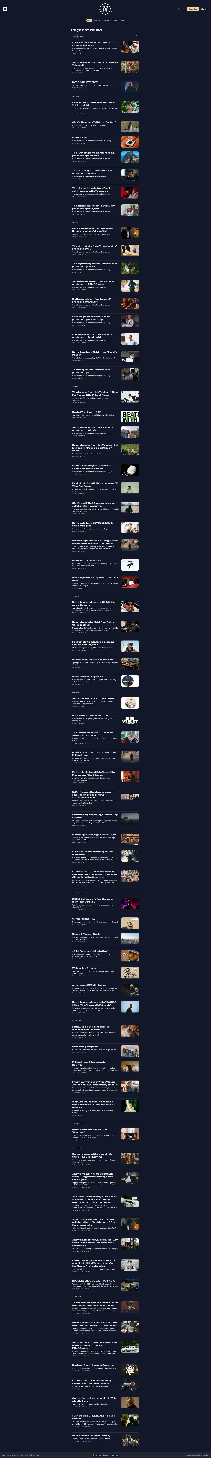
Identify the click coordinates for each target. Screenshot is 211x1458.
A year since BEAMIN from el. (89, 985)
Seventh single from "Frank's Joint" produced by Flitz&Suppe (93, 283)
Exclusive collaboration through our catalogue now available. (95, 1269)
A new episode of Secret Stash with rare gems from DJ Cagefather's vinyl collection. (92, 702)
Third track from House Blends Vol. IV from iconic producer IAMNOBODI (95, 1304)
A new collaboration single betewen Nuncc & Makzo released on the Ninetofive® (95, 938)
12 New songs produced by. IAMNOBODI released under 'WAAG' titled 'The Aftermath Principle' (93, 1009)
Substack (188, 1455)
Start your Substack (101, 1455)
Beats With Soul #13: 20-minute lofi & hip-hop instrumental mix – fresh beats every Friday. (94, 564)
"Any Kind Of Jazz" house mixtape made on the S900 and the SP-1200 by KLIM (94, 1104)
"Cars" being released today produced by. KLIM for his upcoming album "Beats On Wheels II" (92, 69)
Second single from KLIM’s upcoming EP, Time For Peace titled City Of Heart (95, 448)
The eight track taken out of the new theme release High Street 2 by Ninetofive (93, 779)
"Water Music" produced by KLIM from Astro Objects (92, 648)
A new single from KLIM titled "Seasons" (90, 1131)
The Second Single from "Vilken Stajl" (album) (89, 125)
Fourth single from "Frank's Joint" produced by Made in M (92, 336)
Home (89, 20)
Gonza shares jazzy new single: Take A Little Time (94, 1399)
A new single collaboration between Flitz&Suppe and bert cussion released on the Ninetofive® (93, 1034)
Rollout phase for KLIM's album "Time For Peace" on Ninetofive (92, 399)
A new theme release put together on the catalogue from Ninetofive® (93, 719)
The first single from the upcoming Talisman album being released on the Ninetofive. (94, 802)
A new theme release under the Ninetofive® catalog (91, 140)
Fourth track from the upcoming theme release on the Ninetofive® (92, 906)
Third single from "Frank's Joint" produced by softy (91, 371)
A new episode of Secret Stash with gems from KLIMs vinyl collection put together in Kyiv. (94, 680)
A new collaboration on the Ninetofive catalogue (90, 529)
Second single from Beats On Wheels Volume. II (95, 63)
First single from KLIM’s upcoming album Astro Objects (93, 643)
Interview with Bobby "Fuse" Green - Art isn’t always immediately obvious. (95, 1083)
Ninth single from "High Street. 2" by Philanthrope (94, 753)
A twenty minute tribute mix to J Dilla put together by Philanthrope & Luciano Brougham (92, 955)
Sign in (204, 9)
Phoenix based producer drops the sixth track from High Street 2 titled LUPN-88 (93, 838)
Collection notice (34, 1455)
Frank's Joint (80, 137)
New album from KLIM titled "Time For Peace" (95, 353)
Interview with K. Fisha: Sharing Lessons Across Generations (91, 1382)
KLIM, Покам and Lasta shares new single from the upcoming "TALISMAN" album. (93, 795)
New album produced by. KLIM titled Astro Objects (94, 603)
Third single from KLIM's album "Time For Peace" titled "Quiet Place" (95, 393)
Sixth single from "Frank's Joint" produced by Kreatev (91, 300)
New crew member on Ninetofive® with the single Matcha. (94, 1050)
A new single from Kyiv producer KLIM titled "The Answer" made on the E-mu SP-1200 (95, 1242)
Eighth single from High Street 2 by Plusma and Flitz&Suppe (93, 773)
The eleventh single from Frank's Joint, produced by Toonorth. (92, 189)
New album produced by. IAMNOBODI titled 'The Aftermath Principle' (94, 1003)
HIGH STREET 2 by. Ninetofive (90, 715)
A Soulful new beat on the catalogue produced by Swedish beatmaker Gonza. (94, 1161)
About (122, 20)
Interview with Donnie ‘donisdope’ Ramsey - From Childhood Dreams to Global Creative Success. (94, 874)
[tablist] (78, 36)
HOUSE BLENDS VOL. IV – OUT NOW (93, 1280)
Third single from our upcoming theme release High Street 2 (95, 922)
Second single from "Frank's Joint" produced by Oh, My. (93, 429)
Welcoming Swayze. (84, 968)
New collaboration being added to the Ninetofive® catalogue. (95, 1248)
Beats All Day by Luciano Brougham (93, 1365)
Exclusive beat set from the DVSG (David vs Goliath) (91, 85)
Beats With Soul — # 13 (86, 560)
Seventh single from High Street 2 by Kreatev (94, 816)
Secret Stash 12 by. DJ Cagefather (93, 698)
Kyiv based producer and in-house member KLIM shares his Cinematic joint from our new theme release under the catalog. (94, 858)
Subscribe (193, 9)
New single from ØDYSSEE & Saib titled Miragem (92, 524)
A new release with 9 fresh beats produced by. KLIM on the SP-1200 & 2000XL (94, 49)
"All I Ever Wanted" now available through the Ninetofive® (94, 1228)
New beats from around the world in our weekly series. (93, 415)
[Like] (73, 56)
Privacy (21, 1455)
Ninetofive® (82, 53)
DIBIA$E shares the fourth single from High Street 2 (92, 900)
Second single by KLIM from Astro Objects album (93, 623)
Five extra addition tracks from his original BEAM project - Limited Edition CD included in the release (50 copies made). (95, 1423)
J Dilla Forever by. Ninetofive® (90, 951)
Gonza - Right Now (83, 918)
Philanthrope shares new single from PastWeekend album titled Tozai (95, 542)
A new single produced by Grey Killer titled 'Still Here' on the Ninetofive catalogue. (95, 584)
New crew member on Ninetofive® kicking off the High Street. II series (93, 972)
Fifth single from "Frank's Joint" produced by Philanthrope (91, 318)
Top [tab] (81, 36)
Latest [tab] (75, 36)
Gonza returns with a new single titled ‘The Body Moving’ (92, 1155)
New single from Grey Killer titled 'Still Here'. (95, 579)
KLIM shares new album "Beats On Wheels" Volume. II (93, 44)
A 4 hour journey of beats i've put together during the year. (94, 1368)
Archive (114, 20)
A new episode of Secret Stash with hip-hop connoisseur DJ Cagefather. (94, 1324)
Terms (26, 1455)
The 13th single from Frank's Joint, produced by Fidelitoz (93, 154)
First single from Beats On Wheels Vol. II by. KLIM (93, 104)
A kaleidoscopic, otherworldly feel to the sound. (90, 1386)
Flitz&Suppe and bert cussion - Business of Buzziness (91, 1028)
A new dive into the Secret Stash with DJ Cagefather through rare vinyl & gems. (92, 1176)
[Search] (179, 9)
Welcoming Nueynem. (85, 1046)
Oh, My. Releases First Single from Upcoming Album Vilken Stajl (93, 230)
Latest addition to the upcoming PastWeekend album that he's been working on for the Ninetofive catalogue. (94, 547)
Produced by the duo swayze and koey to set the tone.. (92, 1439)
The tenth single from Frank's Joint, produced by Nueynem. (94, 207)
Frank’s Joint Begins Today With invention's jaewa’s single (91, 467)
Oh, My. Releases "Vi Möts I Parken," (94, 122)
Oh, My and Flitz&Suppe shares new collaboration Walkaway (94, 504)
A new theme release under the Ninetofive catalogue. (92, 471)
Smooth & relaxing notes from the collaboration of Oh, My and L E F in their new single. (93, 1222)
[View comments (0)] (88, 56)
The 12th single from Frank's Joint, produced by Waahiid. (93, 172)
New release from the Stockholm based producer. (90, 1404)
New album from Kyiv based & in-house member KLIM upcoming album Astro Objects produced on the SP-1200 (94, 609)
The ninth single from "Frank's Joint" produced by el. (94, 247)
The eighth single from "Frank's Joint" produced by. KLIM (95, 265)
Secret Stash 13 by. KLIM (87, 676)
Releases (106, 20)
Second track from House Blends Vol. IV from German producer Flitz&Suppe (95, 1345)
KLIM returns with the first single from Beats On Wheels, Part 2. (95, 109)
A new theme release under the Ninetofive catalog (91, 159)
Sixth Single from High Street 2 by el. (94, 834)
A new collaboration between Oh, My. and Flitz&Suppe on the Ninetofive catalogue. (95, 510)
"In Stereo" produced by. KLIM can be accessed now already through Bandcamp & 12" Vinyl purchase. (94, 1199)
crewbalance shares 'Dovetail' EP (92, 659)
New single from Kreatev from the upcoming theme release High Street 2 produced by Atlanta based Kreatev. (94, 821)
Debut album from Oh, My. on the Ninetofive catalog (92, 234)
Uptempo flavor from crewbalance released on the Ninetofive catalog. (95, 663)
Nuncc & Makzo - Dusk (86, 934)
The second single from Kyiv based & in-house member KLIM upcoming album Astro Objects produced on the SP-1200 (95, 629)
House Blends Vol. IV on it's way (91, 1435)
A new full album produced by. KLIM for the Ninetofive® (93, 358)
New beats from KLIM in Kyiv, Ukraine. (86, 454)
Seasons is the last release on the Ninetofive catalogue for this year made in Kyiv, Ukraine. (94, 1136)
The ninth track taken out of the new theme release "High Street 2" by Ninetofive (93, 759)
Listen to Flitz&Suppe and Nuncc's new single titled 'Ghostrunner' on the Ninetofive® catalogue (93, 1263)
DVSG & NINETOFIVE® (85, 82)
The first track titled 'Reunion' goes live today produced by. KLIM (94, 490)
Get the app (114, 1455)
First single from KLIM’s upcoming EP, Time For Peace (95, 484)
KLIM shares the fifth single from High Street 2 (92, 853)
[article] (105, 49)
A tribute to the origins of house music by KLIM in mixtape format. (94, 1111)
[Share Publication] (184, 9)
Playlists (97, 20)
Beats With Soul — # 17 (86, 412)
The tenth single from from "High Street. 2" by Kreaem (92, 734)
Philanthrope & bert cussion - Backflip (90, 1063)
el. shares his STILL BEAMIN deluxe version (93, 1417)
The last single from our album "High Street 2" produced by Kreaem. (94, 739)
